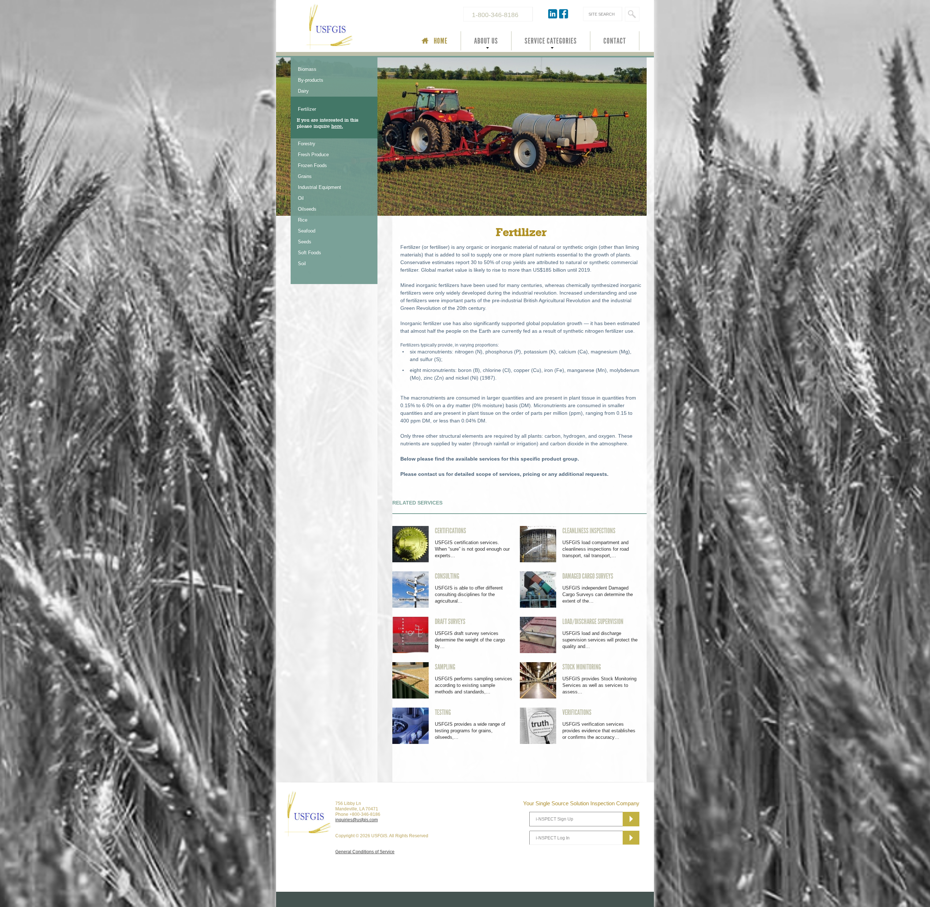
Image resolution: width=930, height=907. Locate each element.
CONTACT (614, 41)
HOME (441, 41)
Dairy (303, 91)
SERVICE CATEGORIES (551, 41)
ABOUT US (486, 41)
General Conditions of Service (365, 851)
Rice (302, 220)
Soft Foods (309, 252)
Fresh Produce (313, 154)
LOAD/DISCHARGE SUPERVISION (592, 621)
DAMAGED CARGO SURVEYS (587, 576)
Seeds (304, 241)
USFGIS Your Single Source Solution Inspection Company (354, 28)
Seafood (306, 231)
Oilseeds (307, 209)
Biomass (307, 69)
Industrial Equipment (319, 187)
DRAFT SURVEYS (450, 621)
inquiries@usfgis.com (356, 819)
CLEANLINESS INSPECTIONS (588, 530)
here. (337, 126)
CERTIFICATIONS (450, 530)
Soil (302, 263)
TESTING (443, 712)
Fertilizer (307, 109)
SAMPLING (445, 667)
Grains (305, 176)
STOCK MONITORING (581, 667)
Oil (301, 198)
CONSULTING (447, 576)
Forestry (306, 143)
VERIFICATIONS (576, 712)
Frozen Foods (312, 165)
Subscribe (631, 819)
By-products (310, 80)
